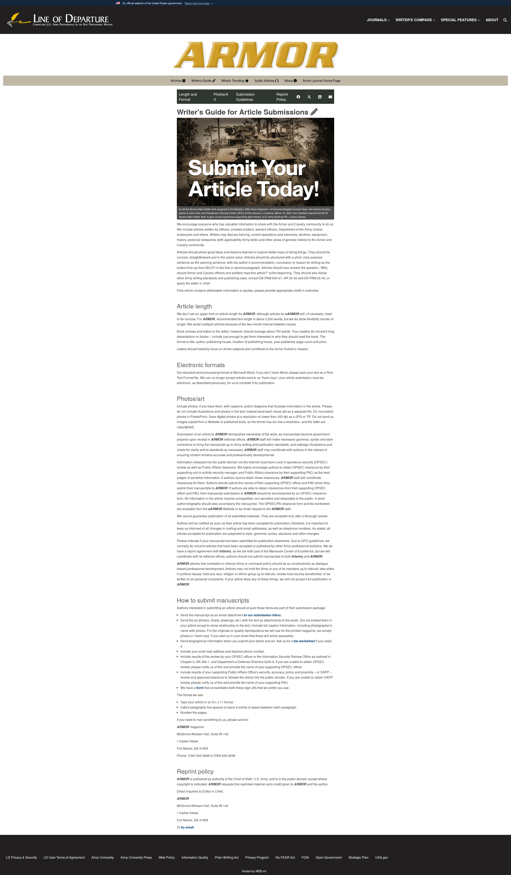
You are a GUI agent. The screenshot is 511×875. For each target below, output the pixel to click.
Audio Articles (265, 80)
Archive (176, 80)
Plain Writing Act (227, 857)
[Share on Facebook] (298, 96)
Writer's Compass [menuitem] (414, 19)
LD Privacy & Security (21, 857)
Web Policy (167, 857)
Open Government (329, 857)
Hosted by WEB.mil (254, 871)
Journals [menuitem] (377, 19)
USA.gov (381, 857)
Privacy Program (257, 857)
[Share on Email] (330, 96)
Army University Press (136, 857)
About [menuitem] (492, 19)
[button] (199, 3)
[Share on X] (309, 96)
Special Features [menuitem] (459, 19)
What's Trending (233, 80)
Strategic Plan (358, 857)
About (289, 80)
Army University (102, 857)
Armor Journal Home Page (322, 80)
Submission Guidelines (245, 96)
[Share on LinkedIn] (319, 96)
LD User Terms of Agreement (64, 857)
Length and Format (188, 96)
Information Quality (195, 857)
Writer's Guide (201, 80)
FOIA (305, 857)
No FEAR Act (285, 857)
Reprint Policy (282, 96)
